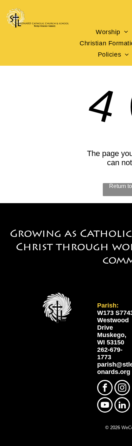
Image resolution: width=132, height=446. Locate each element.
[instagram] (122, 388)
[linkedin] (122, 405)
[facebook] (105, 388)
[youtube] (105, 405)
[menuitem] (112, 32)
